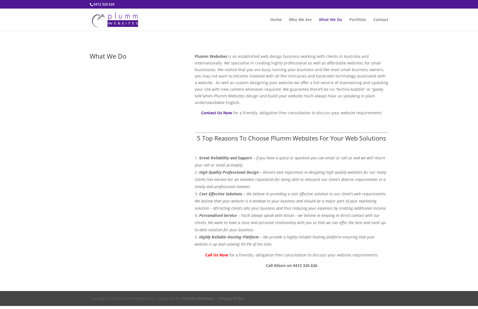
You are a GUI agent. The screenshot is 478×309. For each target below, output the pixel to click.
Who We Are (300, 20)
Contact (380, 20)
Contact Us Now (216, 112)
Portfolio (357, 20)
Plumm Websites (197, 298)
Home (276, 20)
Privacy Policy (231, 298)
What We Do (330, 20)
